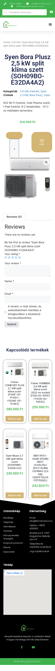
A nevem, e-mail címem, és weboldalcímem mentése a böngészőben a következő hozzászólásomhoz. (24, 312)
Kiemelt (34, 91)
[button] (50, 24)
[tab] (14, 216)
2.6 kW (16, 42)
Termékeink (9, 526)
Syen (43, 91)
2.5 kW (24, 95)
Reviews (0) (14, 216)
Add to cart (41, 142)
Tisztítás (7, 531)
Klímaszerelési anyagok (11, 537)
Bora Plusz (35, 95)
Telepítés (8, 522)
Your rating (12, 254)
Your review (13, 263)
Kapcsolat (9, 551)
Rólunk (6, 547)
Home (6, 42)
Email (9, 293)
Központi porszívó (13, 543)
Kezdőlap (8, 517)
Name (9, 281)
